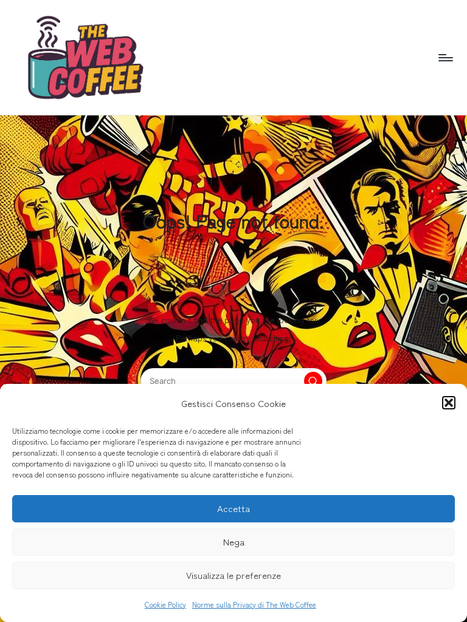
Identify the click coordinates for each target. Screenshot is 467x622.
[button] (449, 403)
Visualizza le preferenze (233, 575)
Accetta (233, 508)
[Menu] (444, 57)
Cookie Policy (165, 604)
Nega (233, 541)
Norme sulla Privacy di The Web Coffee (254, 604)
